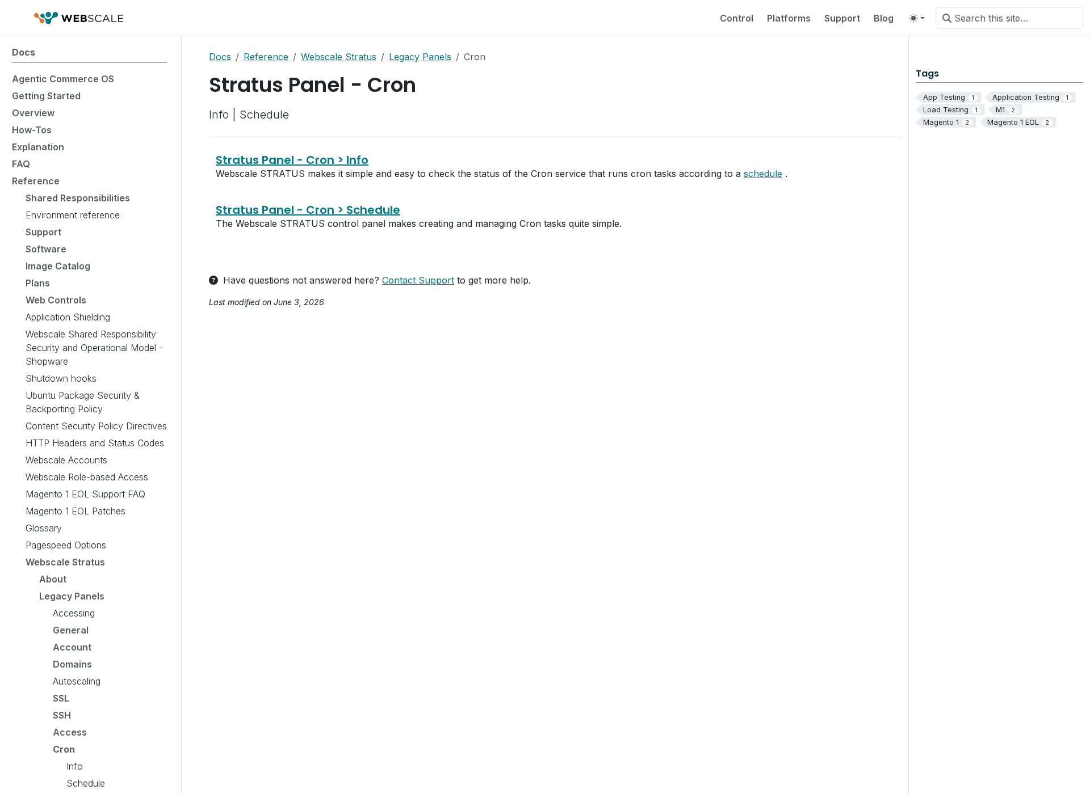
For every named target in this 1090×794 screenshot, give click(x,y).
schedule (763, 173)
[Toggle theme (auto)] (916, 18)
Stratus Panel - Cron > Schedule (308, 210)
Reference (266, 56)
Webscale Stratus (338, 56)
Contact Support (418, 280)
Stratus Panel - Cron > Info (292, 160)
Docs (220, 56)
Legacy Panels (420, 56)
